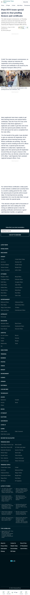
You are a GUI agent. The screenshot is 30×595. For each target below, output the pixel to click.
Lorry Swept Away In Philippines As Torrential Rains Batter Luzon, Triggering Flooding (7, 506)
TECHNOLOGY (4, 393)
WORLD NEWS (4, 248)
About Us (3, 543)
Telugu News (4, 478)
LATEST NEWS (4, 245)
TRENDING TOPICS (5, 464)
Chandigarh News (5, 279)
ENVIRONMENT (5, 373)
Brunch (16, 335)
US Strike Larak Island (20, 447)
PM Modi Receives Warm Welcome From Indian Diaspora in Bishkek (21, 497)
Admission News (5, 323)
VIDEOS (3, 365)
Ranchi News (4, 295)
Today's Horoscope (19, 460)
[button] (2, 2)
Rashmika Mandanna (6, 450)
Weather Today (14, 545)
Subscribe (25, 2)
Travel (16, 343)
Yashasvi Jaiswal (4, 267)
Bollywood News (5, 302)
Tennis (16, 402)
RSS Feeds (13, 551)
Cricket (13, 5)
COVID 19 (3, 424)
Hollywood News (19, 302)
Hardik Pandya (18, 264)
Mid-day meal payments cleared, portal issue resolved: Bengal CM (21, 513)
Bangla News (18, 475)
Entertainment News (6, 475)
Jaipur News (18, 284)
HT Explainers (18, 480)
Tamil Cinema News (19, 304)
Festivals (17, 338)
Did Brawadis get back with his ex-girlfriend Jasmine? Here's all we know (21, 506)
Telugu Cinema (18, 472)
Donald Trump (4, 455)
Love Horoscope (4, 460)
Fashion (2, 338)
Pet (1, 346)
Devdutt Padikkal (5, 264)
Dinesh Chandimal (5, 270)
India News (19, 5)
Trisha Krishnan (18, 455)
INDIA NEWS (4, 252)
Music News (4, 304)
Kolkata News (4, 287)
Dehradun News (19, 279)
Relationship (4, 343)
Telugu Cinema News (6, 307)
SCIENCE (3, 377)
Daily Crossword (19, 431)
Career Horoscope (19, 458)
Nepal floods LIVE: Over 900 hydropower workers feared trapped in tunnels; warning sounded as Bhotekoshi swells (7, 534)
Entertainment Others (20, 310)
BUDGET (3, 369)
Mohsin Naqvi (4, 452)
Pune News (17, 292)
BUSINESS (3, 358)
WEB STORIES (4, 350)
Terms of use (23, 543)
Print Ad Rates (14, 548)
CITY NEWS (3, 274)
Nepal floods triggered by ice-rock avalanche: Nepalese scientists (7, 513)
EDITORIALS (4, 385)
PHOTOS (3, 361)
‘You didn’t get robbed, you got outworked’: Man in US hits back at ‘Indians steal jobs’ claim (7, 490)
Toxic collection (4, 458)
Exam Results (4, 328)
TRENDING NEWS (5, 442)
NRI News (3, 480)
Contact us (13, 543)
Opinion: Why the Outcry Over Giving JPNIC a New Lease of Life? (7, 519)
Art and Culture (4, 335)
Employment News (19, 326)
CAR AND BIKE (4, 389)
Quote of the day (19, 450)
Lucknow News (18, 287)
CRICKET (3, 256)
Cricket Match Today (20, 259)
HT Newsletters (24, 545)
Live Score (3, 262)
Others (2, 405)
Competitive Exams (5, 326)
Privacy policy (4, 545)
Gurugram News (19, 282)
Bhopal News (18, 276)
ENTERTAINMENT (5, 299)
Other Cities (18, 295)
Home (2, 5)
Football (17, 399)
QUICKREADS (4, 421)
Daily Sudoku (4, 431)
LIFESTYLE (3, 332)
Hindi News (18, 478)
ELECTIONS (3, 417)
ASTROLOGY (4, 314)
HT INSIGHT (4, 413)
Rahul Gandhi (18, 444)
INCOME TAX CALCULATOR (7, 438)
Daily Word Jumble (5, 434)
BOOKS (3, 409)
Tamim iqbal (18, 452)
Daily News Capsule (6, 231)
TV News (17, 307)
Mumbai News (4, 290)
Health (2, 340)
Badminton (3, 399)
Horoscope (3, 316)
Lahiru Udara (18, 270)
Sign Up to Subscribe (15, 235)
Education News (19, 328)
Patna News (3, 292)
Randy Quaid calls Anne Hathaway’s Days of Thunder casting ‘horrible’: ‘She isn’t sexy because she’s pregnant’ (22, 520)
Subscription (4, 548)
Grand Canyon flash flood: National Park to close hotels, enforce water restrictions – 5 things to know (7, 498)
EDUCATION (4, 320)
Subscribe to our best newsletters (15, 227)
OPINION (3, 381)
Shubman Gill (18, 262)
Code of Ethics (23, 548)
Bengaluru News (5, 276)
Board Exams (18, 323)
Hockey (2, 402)
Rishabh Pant (18, 267)
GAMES (3, 428)
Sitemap (3, 551)
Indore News (4, 284)
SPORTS (3, 397)
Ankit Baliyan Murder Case (7, 444)
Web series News (5, 310)
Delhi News (3, 282)
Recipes (17, 340)
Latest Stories (5, 486)
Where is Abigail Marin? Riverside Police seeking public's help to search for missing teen (22, 490)
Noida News (18, 290)
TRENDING (3, 354)
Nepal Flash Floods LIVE (6, 447)
